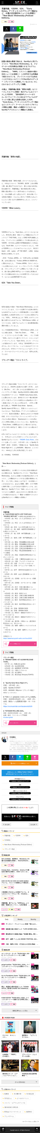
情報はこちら (17, 643)
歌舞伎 (6, 1094)
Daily (6, 919)
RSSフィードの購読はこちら (20, 763)
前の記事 (6, 824)
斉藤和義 (7, 835)
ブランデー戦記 (9, 849)
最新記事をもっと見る (20, 1011)
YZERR (17, 835)
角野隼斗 (29, 1112)
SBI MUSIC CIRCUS (11, 1107)
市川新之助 (30, 1094)
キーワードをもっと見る (30, 1121)
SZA (26, 835)
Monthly (33, 919)
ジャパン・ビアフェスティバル (14, 1103)
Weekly (20, 919)
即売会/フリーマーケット (12, 1112)
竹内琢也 (7, 840)
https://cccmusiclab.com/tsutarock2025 (17, 706)
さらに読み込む (20, 1082)
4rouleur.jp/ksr (8, 717)
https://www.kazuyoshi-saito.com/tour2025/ (17, 638)
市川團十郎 (17, 1094)
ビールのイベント (23, 1098)
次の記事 (33, 824)
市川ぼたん (8, 1098)
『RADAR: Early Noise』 (27, 439)
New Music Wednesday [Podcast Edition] (18, 844)
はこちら (16, 722)
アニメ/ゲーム (9, 1116)
